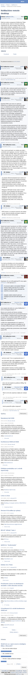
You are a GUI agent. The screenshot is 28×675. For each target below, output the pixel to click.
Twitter (15, 54)
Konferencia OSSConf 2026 (10, 442)
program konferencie (16, 620)
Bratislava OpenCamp (9, 489)
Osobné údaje (14, 672)
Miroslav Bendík (11, 420)
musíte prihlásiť (17, 61)
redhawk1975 (13, 498)
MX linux (6, 539)
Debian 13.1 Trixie (7, 565)
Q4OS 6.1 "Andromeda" (8, 545)
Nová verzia (7, 526)
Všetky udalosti (13, 632)
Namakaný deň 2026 (7, 418)
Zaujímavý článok (9, 507)
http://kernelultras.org (10, 79)
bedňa (22, 66)
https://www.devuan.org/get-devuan (13, 524)
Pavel (11, 547)
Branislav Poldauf (19, 302)
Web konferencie (8, 462)
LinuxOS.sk (5, 2)
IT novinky (7, 605)
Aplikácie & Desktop (10, 16)
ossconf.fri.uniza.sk (9, 624)
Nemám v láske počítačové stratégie (11, 658)
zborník (3, 622)
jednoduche (4, 282)
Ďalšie (13, 630)
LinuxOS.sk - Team (21, 671)
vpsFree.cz (19, 674)
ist (15, 282)
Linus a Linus (5, 495)
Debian (6, 577)
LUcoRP (21, 98)
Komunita (7, 438)
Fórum (8, 4)
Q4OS (20, 550)
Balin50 (12, 588)
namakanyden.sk (8, 436)
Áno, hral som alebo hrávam (9, 648)
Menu (22, 1)
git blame (3, 142)
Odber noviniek (23, 672)
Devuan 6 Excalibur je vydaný (10, 510)
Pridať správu (23, 413)
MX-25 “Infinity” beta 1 (8, 530)
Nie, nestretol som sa (7, 653)
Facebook (6, 54)
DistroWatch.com (8, 558)
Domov (3, 4)
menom (12, 513)
